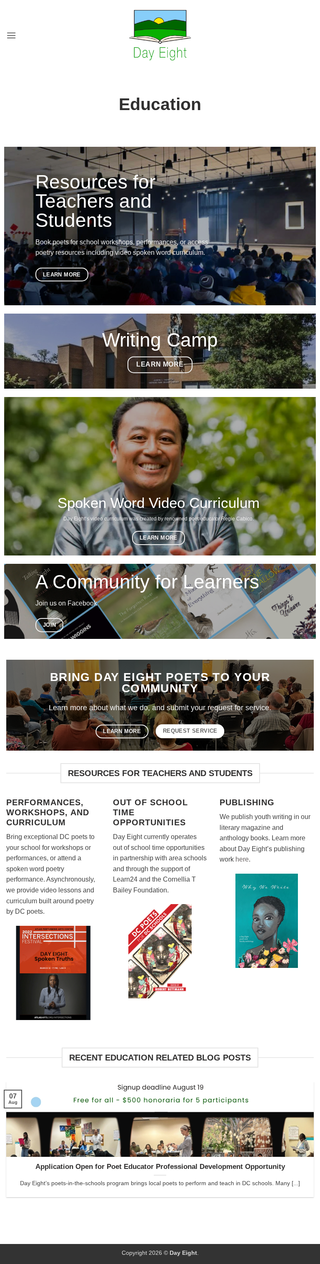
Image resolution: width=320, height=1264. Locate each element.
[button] (11, 35)
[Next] (302, 1134)
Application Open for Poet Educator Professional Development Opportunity (160, 1167)
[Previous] (17, 1134)
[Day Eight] (160, 35)
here (242, 859)
